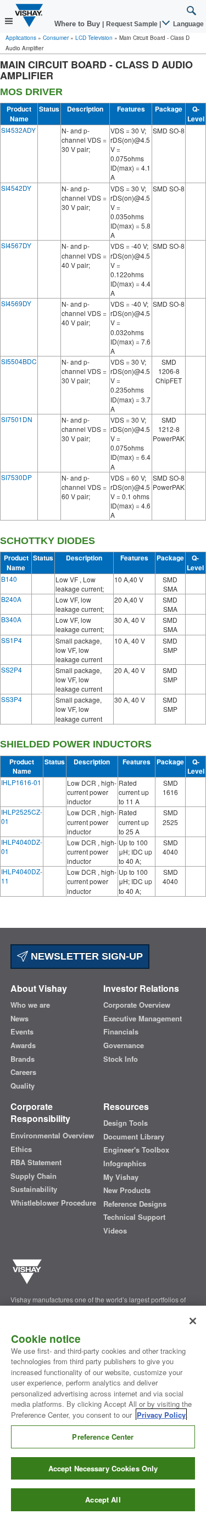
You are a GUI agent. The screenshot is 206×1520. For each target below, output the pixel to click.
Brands (22, 1059)
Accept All (102, 1499)
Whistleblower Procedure (53, 1203)
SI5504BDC (19, 361)
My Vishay (120, 1177)
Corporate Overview (136, 1005)
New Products (127, 1190)
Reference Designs (134, 1204)
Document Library (133, 1137)
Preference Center (102, 1436)
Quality (22, 1086)
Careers (23, 1072)
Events (22, 1032)
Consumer (56, 38)
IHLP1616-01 (21, 782)
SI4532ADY (18, 130)
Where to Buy (78, 24)
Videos (115, 1231)
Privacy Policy (161, 1415)
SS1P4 (11, 640)
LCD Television (94, 38)
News (19, 1019)
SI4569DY (16, 303)
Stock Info (120, 1059)
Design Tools (125, 1123)
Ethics (21, 1149)
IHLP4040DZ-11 (21, 876)
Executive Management (142, 1019)
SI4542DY (16, 187)
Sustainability (33, 1189)
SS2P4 (11, 669)
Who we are (30, 1005)
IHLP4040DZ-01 (21, 846)
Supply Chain (33, 1176)
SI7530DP (16, 477)
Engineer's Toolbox (136, 1150)
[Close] (193, 1321)
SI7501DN (16, 419)
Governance (123, 1045)
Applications (20, 38)
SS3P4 (11, 699)
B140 (9, 578)
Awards (23, 1045)
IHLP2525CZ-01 (21, 816)
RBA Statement (36, 1162)
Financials (120, 1032)
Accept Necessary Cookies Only (103, 1468)
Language (187, 24)
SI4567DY (16, 245)
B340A (11, 619)
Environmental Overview (52, 1136)
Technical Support (134, 1217)
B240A (11, 599)
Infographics (124, 1163)
